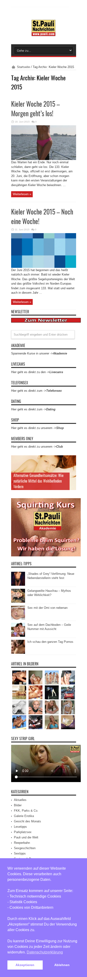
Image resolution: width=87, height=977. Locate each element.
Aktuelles (20, 800)
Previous (71, 459)
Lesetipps (20, 826)
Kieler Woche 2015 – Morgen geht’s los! (35, 108)
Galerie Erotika (24, 816)
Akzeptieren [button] (25, 965)
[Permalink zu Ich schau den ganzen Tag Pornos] (18, 652)
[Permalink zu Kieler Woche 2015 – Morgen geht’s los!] (43, 159)
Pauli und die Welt (26, 837)
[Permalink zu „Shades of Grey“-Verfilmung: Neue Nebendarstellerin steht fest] (18, 584)
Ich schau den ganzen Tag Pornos (50, 641)
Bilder (18, 805)
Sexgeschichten (24, 848)
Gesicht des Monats (27, 821)
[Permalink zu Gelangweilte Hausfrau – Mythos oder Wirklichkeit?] (18, 601)
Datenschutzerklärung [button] (45, 952)
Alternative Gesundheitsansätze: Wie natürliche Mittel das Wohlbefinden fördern (38, 481)
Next (71, 467)
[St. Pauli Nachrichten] (44, 32)
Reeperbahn (22, 842)
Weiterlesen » (22, 194)
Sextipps (20, 853)
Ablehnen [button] (62, 965)
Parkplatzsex (23, 832)
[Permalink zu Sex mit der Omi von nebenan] (18, 618)
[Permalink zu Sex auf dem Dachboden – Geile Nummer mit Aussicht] (18, 635)
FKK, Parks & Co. (26, 810)
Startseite (23, 67)
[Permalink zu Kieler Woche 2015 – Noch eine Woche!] (43, 267)
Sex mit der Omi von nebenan (47, 607)
